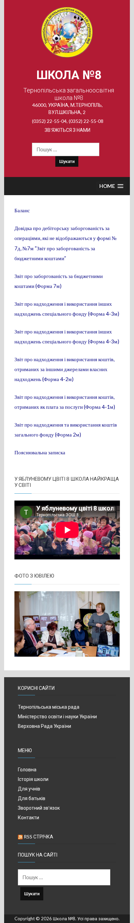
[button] (111, 186)
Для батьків (31, 798)
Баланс (22, 210)
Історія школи (33, 779)
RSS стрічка (38, 836)
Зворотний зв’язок (39, 808)
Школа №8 (68, 75)
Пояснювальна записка (39, 452)
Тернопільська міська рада (48, 707)
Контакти (28, 817)
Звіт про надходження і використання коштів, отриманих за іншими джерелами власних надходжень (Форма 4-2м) (64, 369)
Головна (27, 769)
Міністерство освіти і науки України (57, 716)
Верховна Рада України (44, 726)
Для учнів (29, 789)
